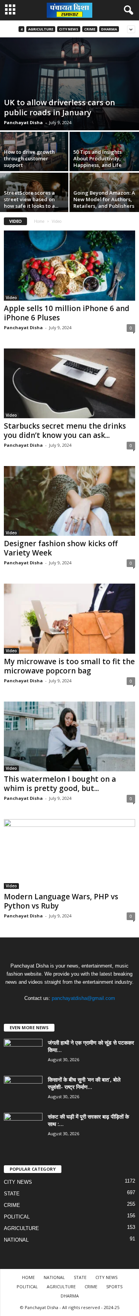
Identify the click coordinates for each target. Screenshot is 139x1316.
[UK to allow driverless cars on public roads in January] (69, 83)
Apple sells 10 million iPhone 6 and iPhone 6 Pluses (66, 313)
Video (11, 297)
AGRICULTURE (40, 29)
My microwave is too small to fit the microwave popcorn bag (69, 666)
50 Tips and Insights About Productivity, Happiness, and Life (97, 158)
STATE (12, 1194)
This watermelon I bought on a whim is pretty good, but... (60, 783)
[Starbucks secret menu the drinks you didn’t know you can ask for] (69, 383)
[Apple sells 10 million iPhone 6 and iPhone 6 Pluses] (69, 265)
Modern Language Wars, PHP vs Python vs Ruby (61, 901)
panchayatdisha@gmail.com (83, 998)
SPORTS (114, 1286)
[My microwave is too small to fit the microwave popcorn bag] (69, 618)
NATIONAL (16, 1240)
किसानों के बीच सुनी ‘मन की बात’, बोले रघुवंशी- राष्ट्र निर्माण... (84, 1083)
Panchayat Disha (23, 122)
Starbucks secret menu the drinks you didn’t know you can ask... (65, 430)
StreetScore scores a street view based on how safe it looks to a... (31, 199)
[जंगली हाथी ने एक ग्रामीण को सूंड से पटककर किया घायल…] (23, 1053)
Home (39, 221)
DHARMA (109, 29)
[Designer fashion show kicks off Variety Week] (69, 501)
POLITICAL (17, 1217)
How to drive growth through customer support (29, 158)
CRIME (89, 29)
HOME (28, 1277)
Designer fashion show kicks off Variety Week (61, 548)
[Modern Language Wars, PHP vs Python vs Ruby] (69, 854)
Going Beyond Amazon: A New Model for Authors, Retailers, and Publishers (104, 199)
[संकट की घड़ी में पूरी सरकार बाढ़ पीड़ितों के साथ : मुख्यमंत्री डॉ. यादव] (23, 1127)
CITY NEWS (68, 29)
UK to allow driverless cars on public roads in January (59, 107)
